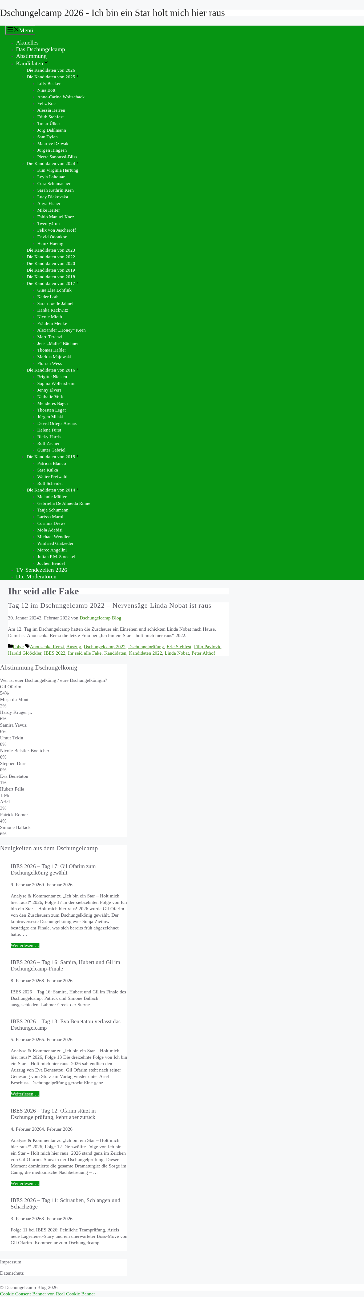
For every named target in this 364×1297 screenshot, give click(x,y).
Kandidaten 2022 (145, 653)
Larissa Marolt (51, 516)
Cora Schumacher (54, 183)
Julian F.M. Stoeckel (56, 556)
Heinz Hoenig (50, 243)
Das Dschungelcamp (40, 49)
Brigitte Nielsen (52, 376)
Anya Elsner (48, 203)
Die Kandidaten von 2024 (51, 163)
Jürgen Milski (50, 416)
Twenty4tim (48, 223)
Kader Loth (48, 296)
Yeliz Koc (46, 103)
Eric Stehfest (179, 646)
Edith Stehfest (50, 116)
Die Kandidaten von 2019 (51, 270)
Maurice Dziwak (52, 143)
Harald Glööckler (24, 653)
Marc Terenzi (49, 336)
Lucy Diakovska (52, 196)
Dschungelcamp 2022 (105, 646)
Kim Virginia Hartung (57, 170)
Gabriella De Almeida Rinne (63, 503)
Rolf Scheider (50, 483)
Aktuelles (27, 42)
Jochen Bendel (51, 563)
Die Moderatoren (36, 576)
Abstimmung (31, 56)
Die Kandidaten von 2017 (51, 283)
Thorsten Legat (51, 410)
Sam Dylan (47, 136)
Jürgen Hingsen (52, 150)
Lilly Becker (49, 83)
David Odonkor (52, 236)
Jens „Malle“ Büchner (58, 343)
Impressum (10, 1261)
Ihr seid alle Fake (85, 653)
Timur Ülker (48, 123)
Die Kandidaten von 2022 (51, 256)
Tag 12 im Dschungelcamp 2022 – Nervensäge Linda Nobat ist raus (109, 605)
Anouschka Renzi (47, 646)
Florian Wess (49, 363)
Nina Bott (46, 90)
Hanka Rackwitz (52, 310)
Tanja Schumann (52, 510)
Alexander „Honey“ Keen (61, 330)
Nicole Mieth (49, 316)
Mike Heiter (48, 210)
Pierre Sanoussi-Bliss (57, 156)
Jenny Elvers (49, 390)
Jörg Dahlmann (51, 130)
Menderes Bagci (52, 403)
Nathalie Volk (50, 396)
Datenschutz (12, 1273)
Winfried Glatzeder (55, 543)
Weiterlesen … (25, 945)
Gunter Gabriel (51, 450)
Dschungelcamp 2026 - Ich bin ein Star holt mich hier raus (112, 12)
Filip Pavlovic (207, 646)
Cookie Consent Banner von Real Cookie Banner (47, 1293)
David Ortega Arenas (57, 423)
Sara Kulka (47, 470)
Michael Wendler (53, 536)
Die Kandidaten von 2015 (51, 456)
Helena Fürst (49, 430)
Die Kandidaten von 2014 (51, 490)
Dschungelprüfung (146, 646)
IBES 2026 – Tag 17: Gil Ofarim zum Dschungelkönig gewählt (53, 869)
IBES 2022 (54, 653)
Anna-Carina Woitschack (61, 96)
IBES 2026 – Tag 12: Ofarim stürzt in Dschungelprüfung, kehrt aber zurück (53, 1113)
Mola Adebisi (50, 530)
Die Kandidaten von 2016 (51, 370)
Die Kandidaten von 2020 (51, 263)
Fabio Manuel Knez (55, 216)
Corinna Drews (51, 523)
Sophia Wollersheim (56, 383)
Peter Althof (203, 653)
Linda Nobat (177, 653)
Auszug (73, 646)
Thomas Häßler (51, 350)
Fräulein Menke (52, 323)
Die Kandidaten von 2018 (51, 276)
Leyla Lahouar (51, 176)
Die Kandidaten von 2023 (51, 250)
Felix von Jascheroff (56, 230)
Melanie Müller (52, 496)
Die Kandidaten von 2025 (51, 76)
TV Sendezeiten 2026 (41, 569)
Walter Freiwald (52, 476)
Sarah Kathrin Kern (55, 190)
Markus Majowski (54, 356)
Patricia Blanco (51, 463)
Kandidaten (29, 63)
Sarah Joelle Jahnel (55, 303)
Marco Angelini (52, 550)
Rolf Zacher (48, 443)
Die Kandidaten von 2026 (51, 70)
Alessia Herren (51, 110)
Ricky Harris (49, 436)
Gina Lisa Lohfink (54, 290)
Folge (18, 646)
